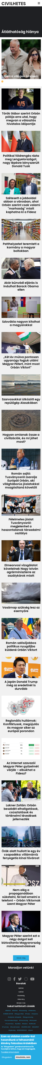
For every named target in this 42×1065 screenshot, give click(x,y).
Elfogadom (7, 1057)
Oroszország (24, 1020)
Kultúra (25, 1024)
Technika (6, 1027)
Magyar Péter (20, 1014)
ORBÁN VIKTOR (8, 1014)
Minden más (21, 1003)
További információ (10, 1052)
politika (18, 1024)
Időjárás (35, 1014)
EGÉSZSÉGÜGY (22, 1030)
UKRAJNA (33, 1024)
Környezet (33, 1020)
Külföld (21, 992)
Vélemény (21, 999)
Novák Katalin (15, 1027)
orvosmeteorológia (12, 1020)
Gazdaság (21, 996)
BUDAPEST (36, 1027)
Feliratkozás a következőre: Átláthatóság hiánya (2, 81)
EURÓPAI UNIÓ (26, 1027)
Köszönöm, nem (23, 1057)
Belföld (21, 988)
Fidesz (28, 1014)
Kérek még (21, 958)
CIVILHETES (14, 3)
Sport (31, 1030)
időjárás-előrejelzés (15, 1017)
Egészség (12, 1030)
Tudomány (10, 1024)
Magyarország (28, 1017)
